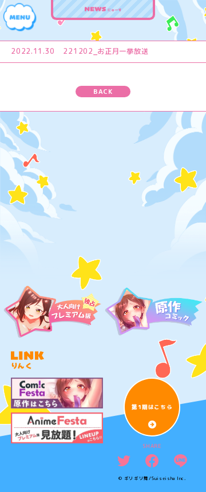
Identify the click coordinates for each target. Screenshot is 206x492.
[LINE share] (180, 460)
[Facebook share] (152, 460)
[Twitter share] (123, 460)
